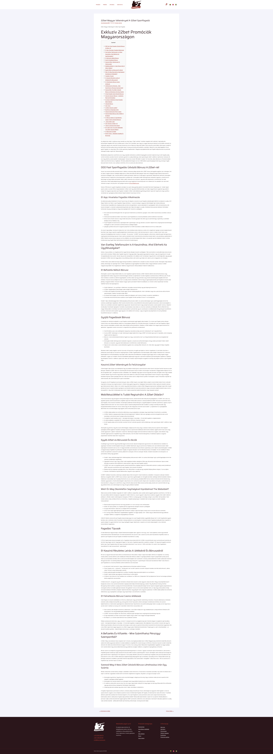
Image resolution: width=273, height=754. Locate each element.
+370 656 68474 (99, 735)
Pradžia (98, 4)
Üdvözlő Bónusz (109, 104)
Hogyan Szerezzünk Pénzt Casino (113, 112)
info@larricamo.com (99, 740)
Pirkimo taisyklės (165, 733)
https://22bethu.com (134, 183)
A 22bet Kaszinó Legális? (111, 108)
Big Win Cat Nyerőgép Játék (112, 110)
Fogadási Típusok (109, 76)
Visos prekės (141, 738)
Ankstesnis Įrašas (104, 711)
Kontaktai (120, 4)
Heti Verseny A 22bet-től (111, 123)
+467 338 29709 (98, 738)
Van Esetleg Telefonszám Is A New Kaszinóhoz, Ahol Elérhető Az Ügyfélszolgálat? (113, 54)
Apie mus (112, 4)
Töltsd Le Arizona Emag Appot (112, 125)
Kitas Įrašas (170, 711)
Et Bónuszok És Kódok (110, 131)
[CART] (166, 4)
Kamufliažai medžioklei (143, 729)
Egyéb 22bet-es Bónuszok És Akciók (114, 70)
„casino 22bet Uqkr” (110, 122)
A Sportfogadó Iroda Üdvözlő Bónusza (114, 94)
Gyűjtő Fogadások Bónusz (111, 60)
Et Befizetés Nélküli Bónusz (112, 58)
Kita (139, 731)
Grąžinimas (163, 735)
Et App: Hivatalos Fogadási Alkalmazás (114, 50)
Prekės (105, 4)
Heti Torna (107, 106)
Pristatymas (164, 731)
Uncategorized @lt (105, 23)
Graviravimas (141, 727)
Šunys (139, 736)
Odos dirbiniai (141, 734)
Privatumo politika (165, 737)
